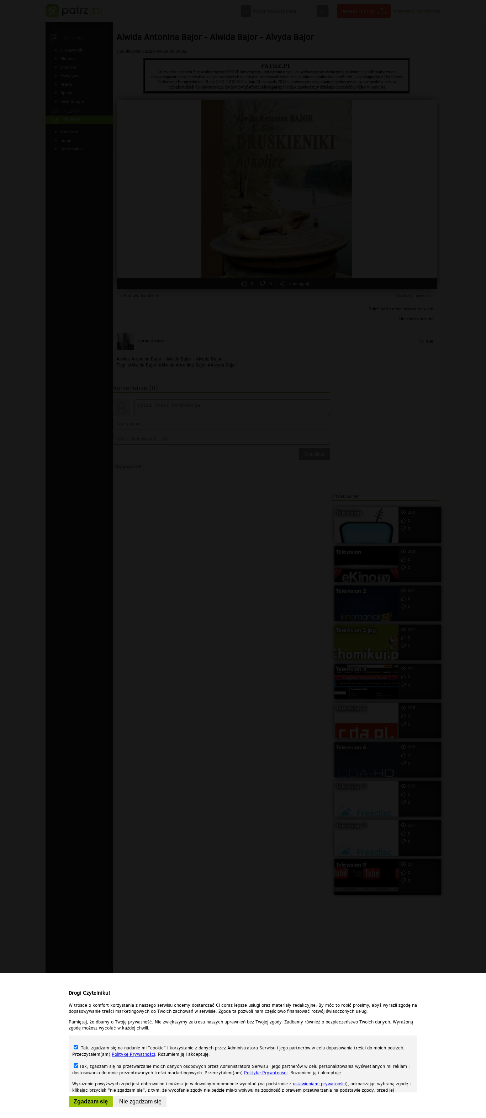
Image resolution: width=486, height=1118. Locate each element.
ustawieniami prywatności (319, 1084)
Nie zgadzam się (140, 1101)
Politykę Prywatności (133, 1054)
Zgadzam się (91, 1101)
